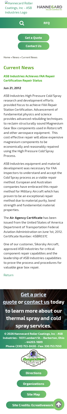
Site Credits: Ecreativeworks (33, 405)
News (16, 57)
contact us (36, 301)
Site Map (33, 394)
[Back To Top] (58, 404)
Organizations (33, 383)
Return (8, 275)
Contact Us (33, 46)
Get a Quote (33, 37)
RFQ (47, 23)
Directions (33, 373)
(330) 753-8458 (26, 346)
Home (7, 57)
